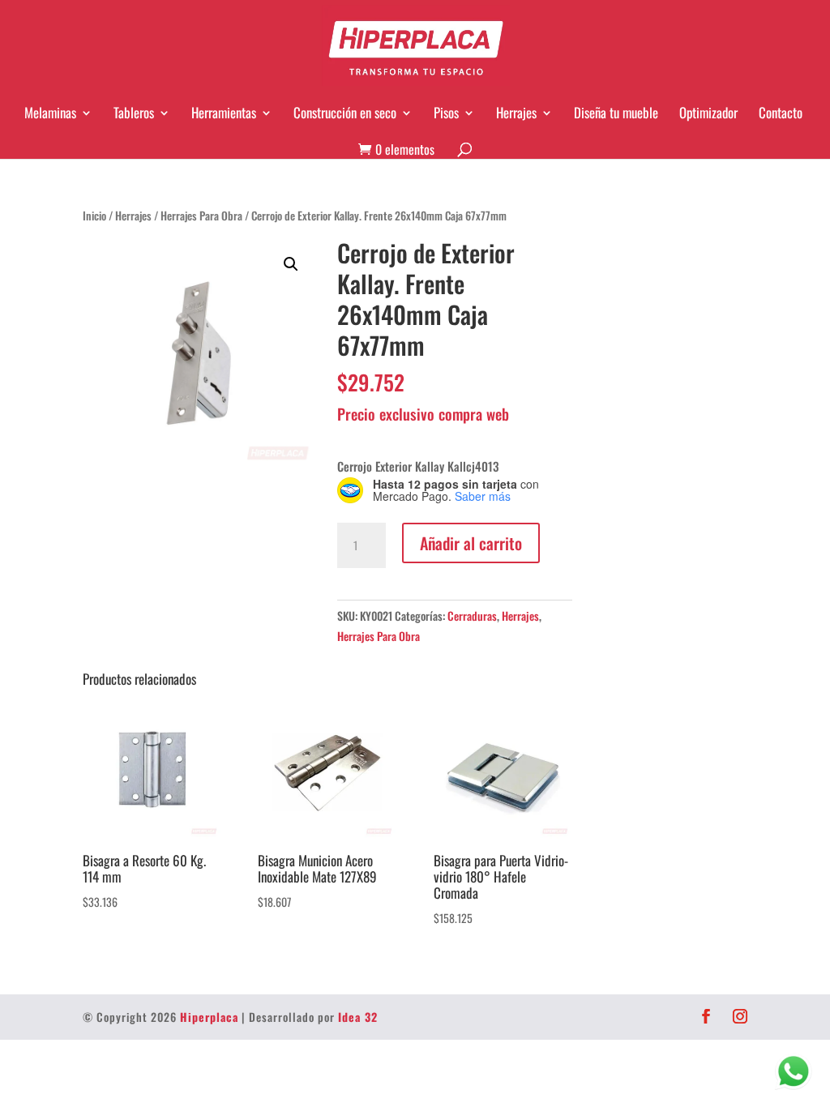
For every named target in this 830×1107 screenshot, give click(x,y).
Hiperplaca (209, 1016)
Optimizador (708, 112)
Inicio (94, 215)
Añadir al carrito (471, 543)
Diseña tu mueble (616, 112)
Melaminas (50, 112)
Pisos (446, 112)
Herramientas (223, 112)
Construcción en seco (344, 112)
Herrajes (516, 112)
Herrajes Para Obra (201, 215)
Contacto (780, 112)
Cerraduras (472, 615)
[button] (291, 264)
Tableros (133, 112)
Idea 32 (358, 1016)
